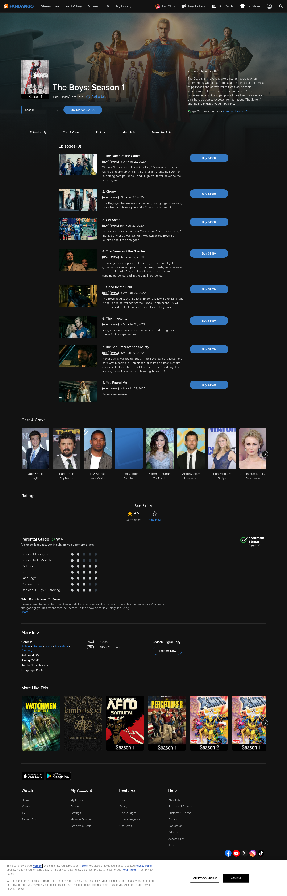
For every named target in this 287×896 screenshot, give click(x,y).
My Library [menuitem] (123, 6)
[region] (143, 878)
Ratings (101, 132)
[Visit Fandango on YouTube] (236, 853)
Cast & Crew (71, 132)
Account (76, 806)
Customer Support (179, 813)
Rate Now (155, 519)
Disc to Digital (128, 813)
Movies (26, 806)
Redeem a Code (81, 826)
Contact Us (175, 826)
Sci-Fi (48, 646)
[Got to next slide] (265, 454)
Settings (76, 813)
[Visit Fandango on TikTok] (261, 853)
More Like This (161, 132)
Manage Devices (81, 819)
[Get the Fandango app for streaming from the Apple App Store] (33, 776)
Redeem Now (167, 651)
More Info (128, 132)
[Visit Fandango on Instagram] (252, 853)
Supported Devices (180, 806)
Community (133, 519)
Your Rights (129, 869)
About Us (174, 800)
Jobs (171, 845)
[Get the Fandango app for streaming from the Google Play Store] (58, 776)
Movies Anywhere (130, 819)
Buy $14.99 (86, 110)
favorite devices (233, 111)
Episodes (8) (38, 132)
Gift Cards (125, 826)
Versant (37, 865)
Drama (37, 646)
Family (123, 806)
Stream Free (29, 819)
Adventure (61, 646)
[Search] (281, 6)
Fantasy (27, 650)
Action (26, 646)
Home (25, 800)
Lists (122, 800)
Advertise (174, 832)
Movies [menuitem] (93, 6)
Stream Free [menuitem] (50, 6)
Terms (84, 865)
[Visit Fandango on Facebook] (228, 853)
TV (23, 813)
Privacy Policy (143, 865)
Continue (236, 878)
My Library (77, 800)
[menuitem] (222, 6)
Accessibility (176, 839)
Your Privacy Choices (204, 878)
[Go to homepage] (19, 6)
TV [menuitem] (107, 6)
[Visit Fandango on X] (244, 853)
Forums (173, 819)
